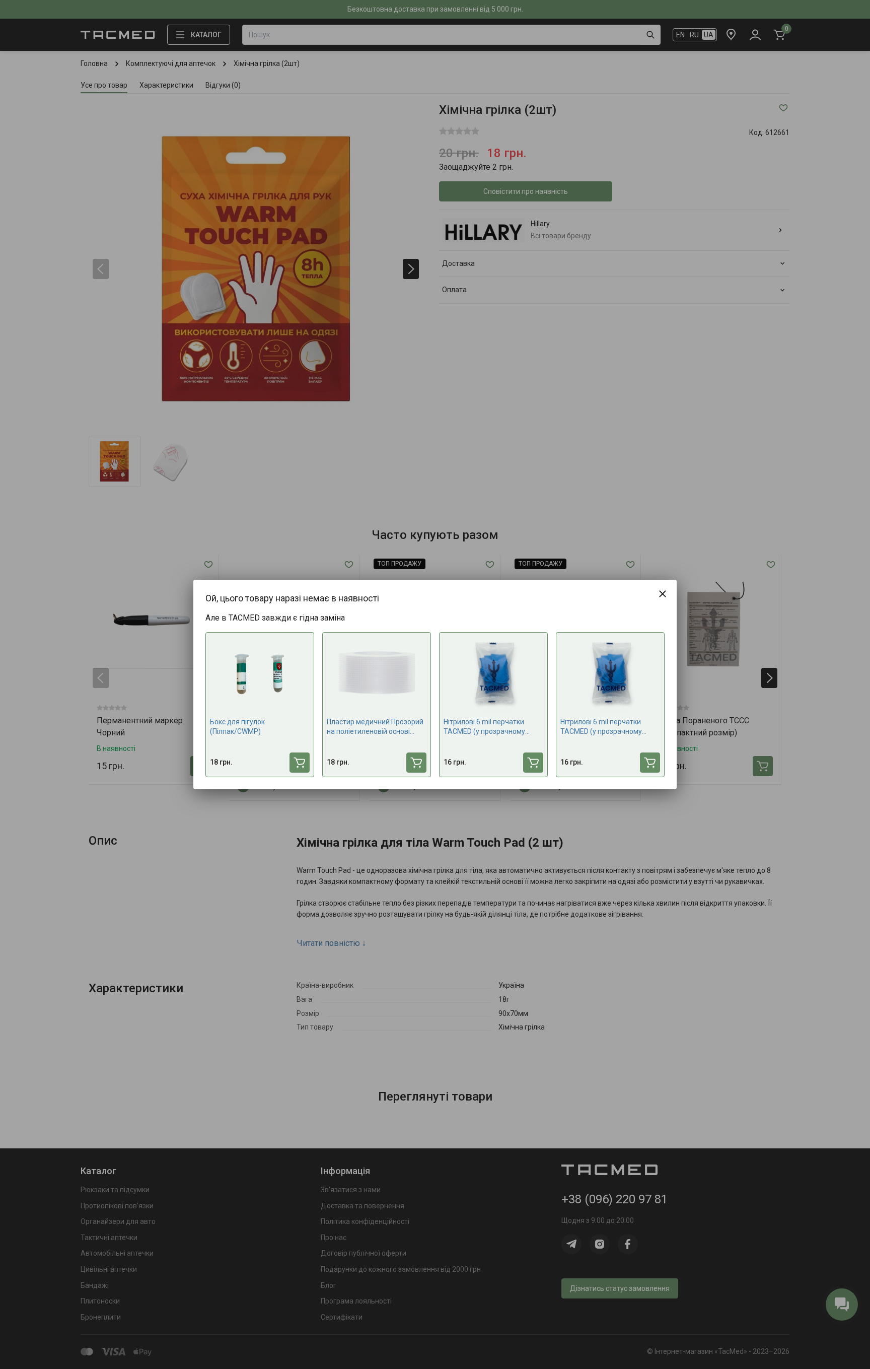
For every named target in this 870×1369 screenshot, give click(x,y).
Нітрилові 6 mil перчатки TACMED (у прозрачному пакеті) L (484, 727)
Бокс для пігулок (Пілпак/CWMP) (237, 726)
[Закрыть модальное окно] (662, 594)
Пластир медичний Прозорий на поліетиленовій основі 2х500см (375, 727)
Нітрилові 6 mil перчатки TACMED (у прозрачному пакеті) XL (601, 727)
